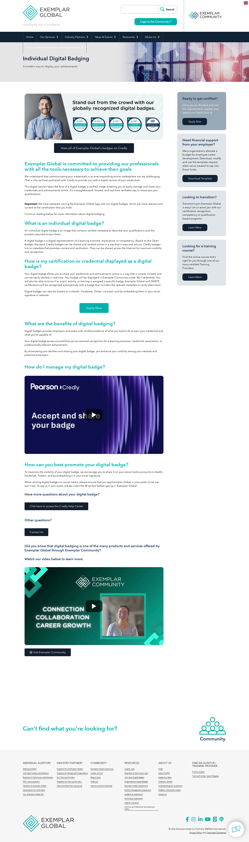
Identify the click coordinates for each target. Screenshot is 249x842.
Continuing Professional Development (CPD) (139, 808)
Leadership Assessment (133, 794)
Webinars (94, 782)
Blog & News (96, 777)
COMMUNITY (99, 763)
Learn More (195, 227)
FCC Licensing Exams (31, 782)
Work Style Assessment (133, 799)
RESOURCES (131, 763)
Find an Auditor (198, 772)
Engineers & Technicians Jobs (136, 773)
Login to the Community (154, 21)
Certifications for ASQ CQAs (34, 790)
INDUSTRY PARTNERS (69, 763)
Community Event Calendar (101, 786)
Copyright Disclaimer (216, 833)
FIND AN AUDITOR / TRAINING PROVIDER (204, 764)
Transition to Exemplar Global (34, 786)
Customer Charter (165, 782)
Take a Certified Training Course (69, 786)
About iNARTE (164, 773)
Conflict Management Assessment (137, 790)
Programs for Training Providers (69, 782)
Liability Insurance (131, 803)
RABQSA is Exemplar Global (169, 790)
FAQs (160, 769)
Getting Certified (29, 769)
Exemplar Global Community (102, 769)
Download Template (200, 178)
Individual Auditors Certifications (36, 773)
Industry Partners (75, 37)
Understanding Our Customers (170, 786)
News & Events (103, 37)
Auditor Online (97, 773)
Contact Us (162, 794)
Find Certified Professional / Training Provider (53, 47)
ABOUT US (164, 763)
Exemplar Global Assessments (136, 786)
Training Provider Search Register (205, 776)
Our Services (47, 37)
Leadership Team (165, 777)
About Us (150, 37)
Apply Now (194, 121)
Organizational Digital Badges (136, 782)
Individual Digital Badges (134, 777)
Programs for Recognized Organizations (72, 773)
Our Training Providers (66, 777)
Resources (129, 37)
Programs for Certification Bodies (70, 769)
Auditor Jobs (129, 769)
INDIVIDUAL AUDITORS (37, 763)
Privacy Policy (196, 833)
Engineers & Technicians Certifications (38, 777)
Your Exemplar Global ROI (33, 794)
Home (29, 37)
